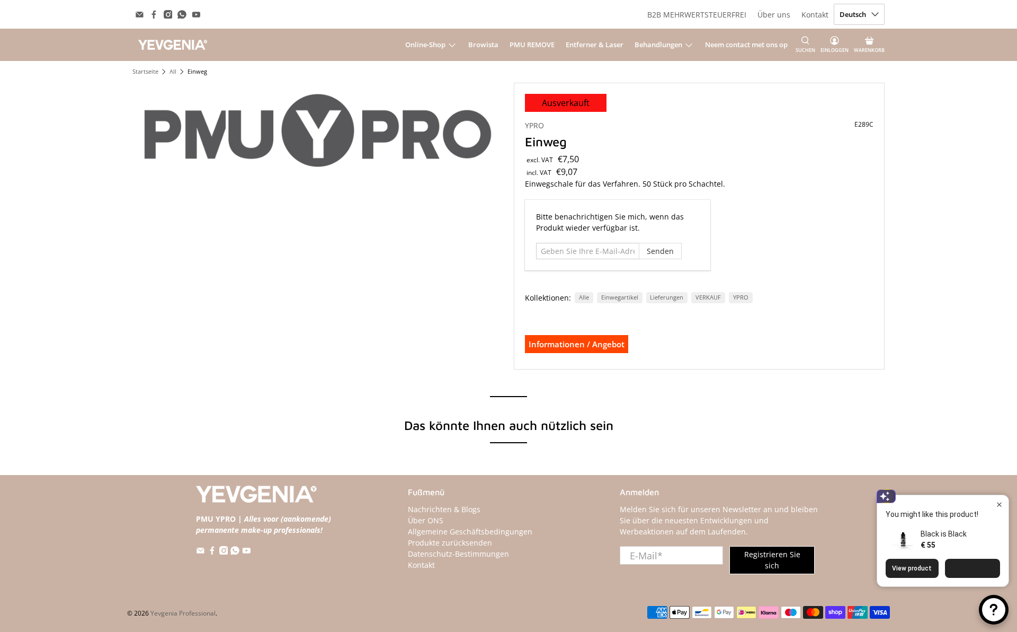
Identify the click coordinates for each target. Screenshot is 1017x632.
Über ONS (425, 520)
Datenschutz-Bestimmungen (458, 554)
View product (912, 568)
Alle (584, 297)
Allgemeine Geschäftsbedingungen (470, 531)
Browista (483, 44)
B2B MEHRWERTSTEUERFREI (696, 15)
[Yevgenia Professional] (172, 44)
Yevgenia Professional (183, 613)
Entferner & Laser (594, 44)
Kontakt (814, 15)
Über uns (773, 15)
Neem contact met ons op (746, 44)
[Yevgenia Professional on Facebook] (153, 14)
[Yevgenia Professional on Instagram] (168, 14)
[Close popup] (999, 504)
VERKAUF (708, 297)
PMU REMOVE (532, 44)
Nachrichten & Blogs (444, 509)
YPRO (534, 125)
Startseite (145, 72)
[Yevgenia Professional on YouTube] (196, 14)
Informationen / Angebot (577, 344)
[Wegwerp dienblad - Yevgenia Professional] (317, 130)
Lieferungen (666, 297)
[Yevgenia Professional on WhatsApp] (181, 14)
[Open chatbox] (994, 610)
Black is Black (944, 534)
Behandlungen (658, 44)
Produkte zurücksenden (450, 543)
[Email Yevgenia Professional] (139, 14)
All (173, 72)
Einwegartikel (619, 297)
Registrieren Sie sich (772, 559)
